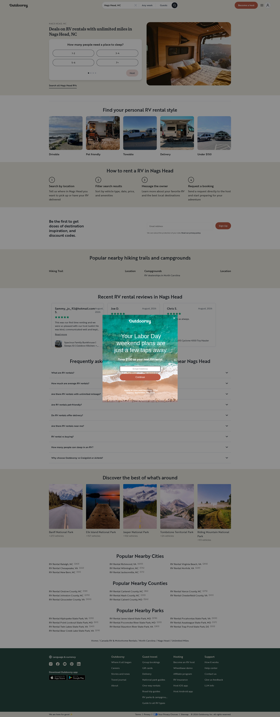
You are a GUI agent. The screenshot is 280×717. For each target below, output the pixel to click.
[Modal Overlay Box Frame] (140, 358)
